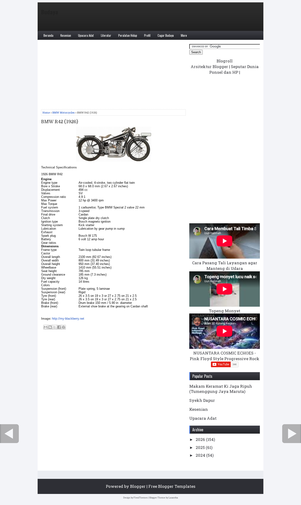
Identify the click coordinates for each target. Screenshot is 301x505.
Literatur (106, 35)
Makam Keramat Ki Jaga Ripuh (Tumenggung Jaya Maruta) (220, 388)
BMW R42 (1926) (59, 121)
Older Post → (291, 433)
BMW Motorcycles (63, 112)
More (184, 35)
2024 (201, 455)
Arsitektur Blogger (209, 66)
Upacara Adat (86, 35)
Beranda (48, 35)
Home (46, 112)
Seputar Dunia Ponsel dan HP (234, 69)
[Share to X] (54, 327)
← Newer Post (9, 433)
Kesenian (65, 35)
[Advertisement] (113, 76)
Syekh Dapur (202, 400)
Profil (147, 35)
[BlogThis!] (50, 327)
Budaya (49, 12)
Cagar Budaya (166, 35)
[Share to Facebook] (59, 327)
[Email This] (45, 327)
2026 (201, 439)
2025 (201, 447)
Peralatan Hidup (127, 35)
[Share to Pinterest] (63, 327)
